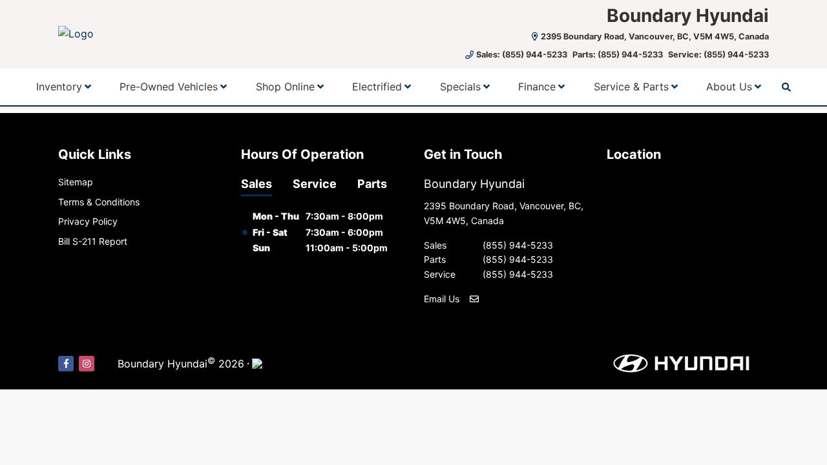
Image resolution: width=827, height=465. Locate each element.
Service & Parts (631, 86)
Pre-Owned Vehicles (169, 86)
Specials (460, 86)
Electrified (377, 86)
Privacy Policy (88, 221)
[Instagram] (86, 363)
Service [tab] (315, 184)
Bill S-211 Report (92, 241)
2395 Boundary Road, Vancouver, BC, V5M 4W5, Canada (655, 36)
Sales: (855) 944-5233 (521, 54)
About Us (729, 86)
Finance (537, 86)
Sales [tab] (256, 184)
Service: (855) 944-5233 (718, 54)
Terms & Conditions (99, 201)
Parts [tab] (372, 184)
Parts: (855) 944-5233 (617, 54)
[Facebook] (66, 363)
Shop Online (285, 86)
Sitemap (75, 181)
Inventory (59, 86)
